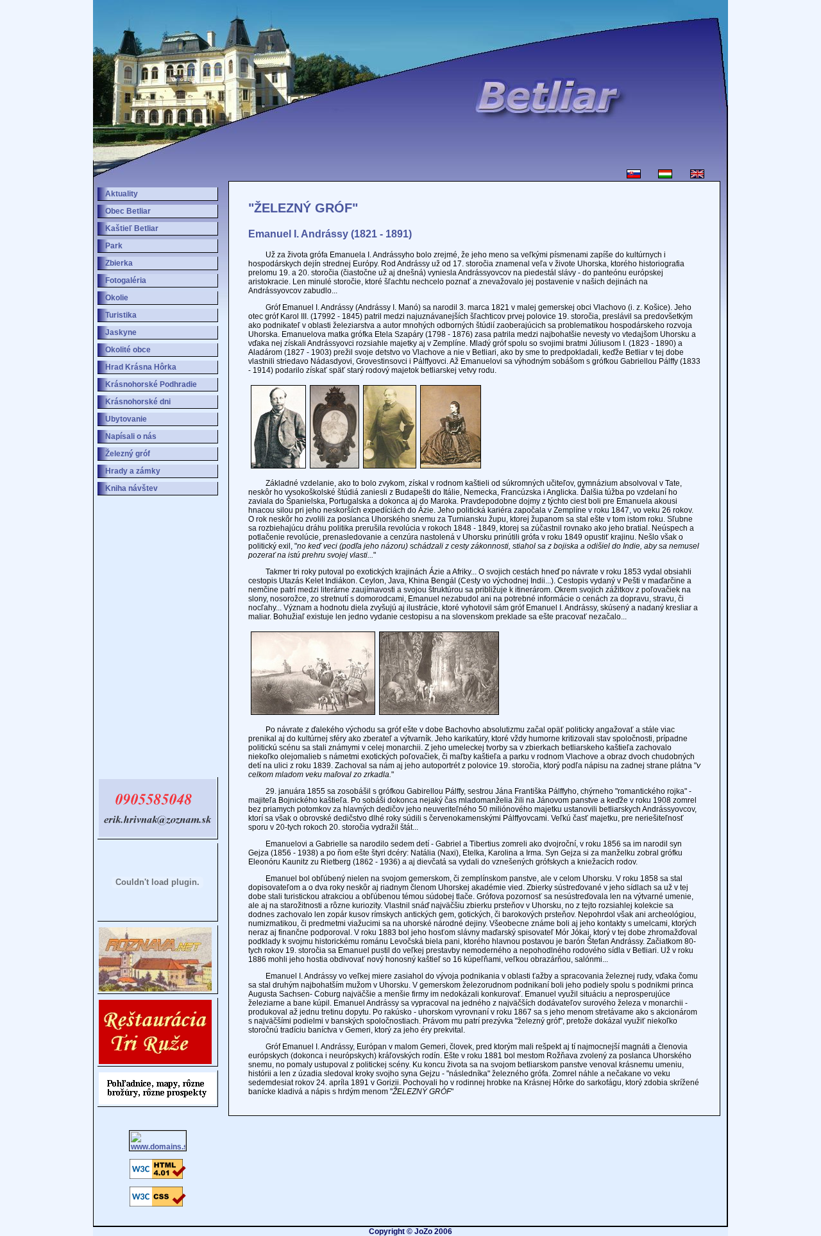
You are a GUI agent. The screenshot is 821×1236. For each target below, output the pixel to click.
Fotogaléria (125, 280)
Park (114, 245)
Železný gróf (127, 453)
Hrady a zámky (132, 471)
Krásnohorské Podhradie (151, 384)
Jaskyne (121, 332)
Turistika (121, 315)
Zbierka (119, 263)
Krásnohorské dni (138, 401)
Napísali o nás (131, 436)
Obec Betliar (128, 211)
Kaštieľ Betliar (131, 228)
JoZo (423, 1231)
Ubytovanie (126, 419)
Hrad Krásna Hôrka (140, 367)
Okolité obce (128, 349)
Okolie (116, 297)
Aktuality (121, 193)
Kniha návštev (131, 488)
